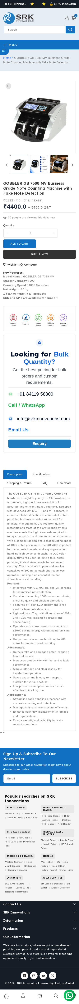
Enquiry (39, 443)
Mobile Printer (51, 844)
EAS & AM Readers (14, 884)
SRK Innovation (26, 983)
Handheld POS (14, 817)
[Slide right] (72, 165)
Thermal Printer (49, 840)
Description (15, 474)
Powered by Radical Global (56, 983)
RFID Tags (10, 838)
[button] (73, 18)
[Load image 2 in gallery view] (39, 164)
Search (70, 29)
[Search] (56, 997)
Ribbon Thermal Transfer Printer (57, 870)
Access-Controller (60, 888)
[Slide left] (6, 165)
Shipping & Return (19, 483)
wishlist (12, 264)
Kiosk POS (31, 817)
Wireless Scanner (14, 862)
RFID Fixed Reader (51, 816)
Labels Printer (67, 840)
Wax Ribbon (47, 862)
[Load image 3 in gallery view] (59, 164)
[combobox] (39, 29)
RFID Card (10, 842)
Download (64, 483)
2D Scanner (30, 866)
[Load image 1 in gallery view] (19, 164)
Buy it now (39, 254)
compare (30, 264)
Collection (39, 996)
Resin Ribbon (58, 866)
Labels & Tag (23, 888)
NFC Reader (64, 824)
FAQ (44, 483)
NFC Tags (24, 838)
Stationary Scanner (17, 870)
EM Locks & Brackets (52, 884)
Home (7, 57)
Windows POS (28, 813)
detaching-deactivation (16, 892)
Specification (41, 474)
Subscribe (64, 778)
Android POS (11, 813)
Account (23, 995)
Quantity (8, 225)
